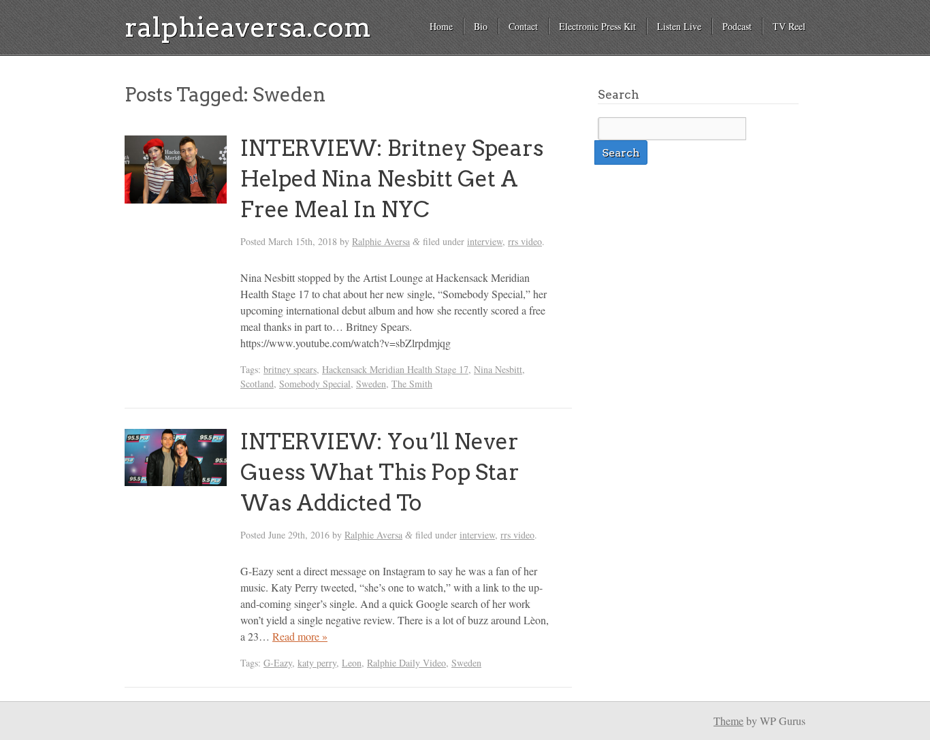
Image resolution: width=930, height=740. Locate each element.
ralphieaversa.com (248, 27)
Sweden (371, 383)
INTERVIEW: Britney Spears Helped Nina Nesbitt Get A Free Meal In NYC (391, 179)
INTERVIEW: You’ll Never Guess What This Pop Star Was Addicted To (379, 472)
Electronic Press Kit (597, 26)
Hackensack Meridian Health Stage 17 (395, 369)
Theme (728, 720)
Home (441, 26)
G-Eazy (277, 662)
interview (484, 241)
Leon (352, 662)
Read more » (299, 636)
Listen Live (679, 26)
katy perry (317, 662)
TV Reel (789, 26)
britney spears (290, 369)
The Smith (411, 383)
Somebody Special (315, 383)
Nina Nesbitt (498, 369)
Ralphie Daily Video (406, 662)
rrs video (525, 241)
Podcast (737, 26)
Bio (480, 26)
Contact (523, 26)
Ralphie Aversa (381, 241)
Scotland (257, 383)
